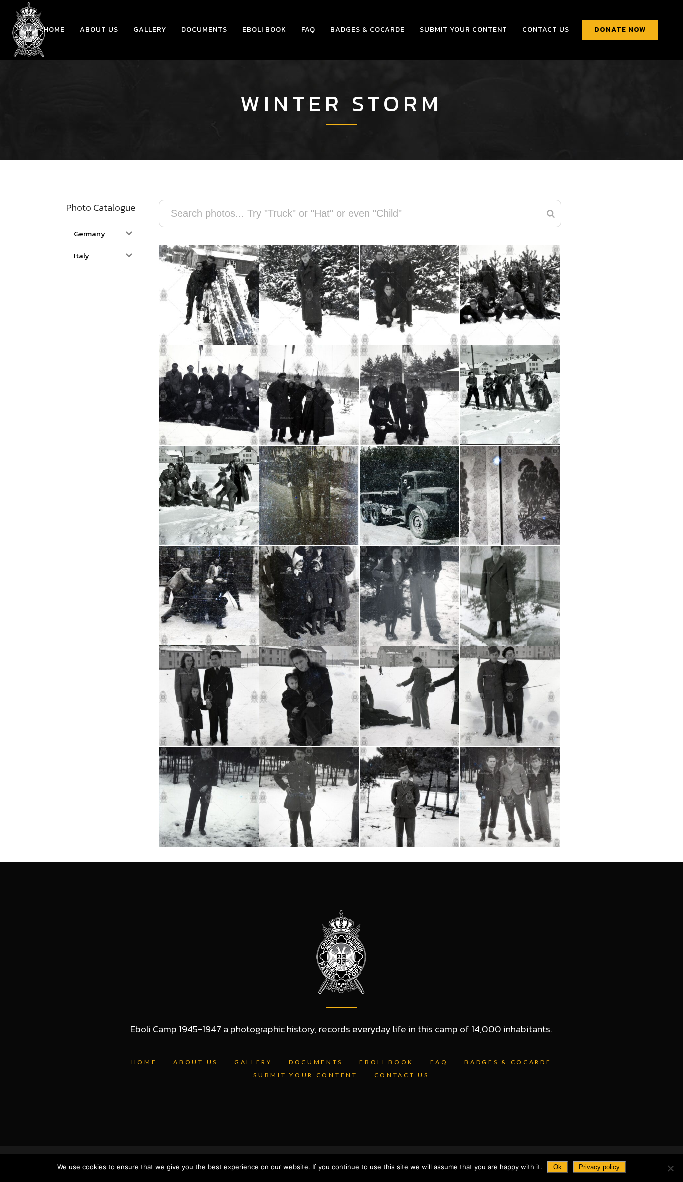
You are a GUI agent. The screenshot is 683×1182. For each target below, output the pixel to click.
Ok (558, 1167)
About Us (196, 1062)
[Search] (551, 213)
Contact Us (402, 1075)
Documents (316, 1062)
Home (145, 1062)
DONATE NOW (620, 29)
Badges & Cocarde (508, 1062)
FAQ (439, 1062)
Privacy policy (599, 1167)
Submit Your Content (306, 1075)
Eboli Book (387, 1062)
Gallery (253, 1062)
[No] (671, 1168)
